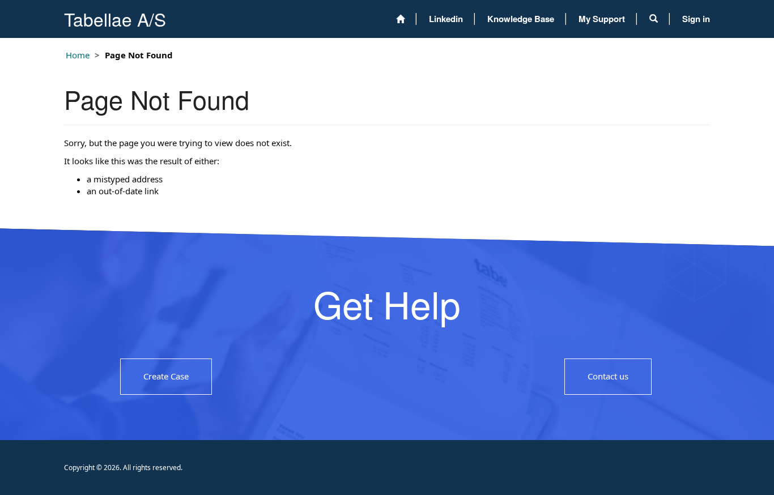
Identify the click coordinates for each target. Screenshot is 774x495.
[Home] (400, 19)
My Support (602, 18)
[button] (653, 19)
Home (78, 55)
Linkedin (446, 18)
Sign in (696, 18)
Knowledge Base (520, 18)
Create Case (166, 376)
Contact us (608, 376)
